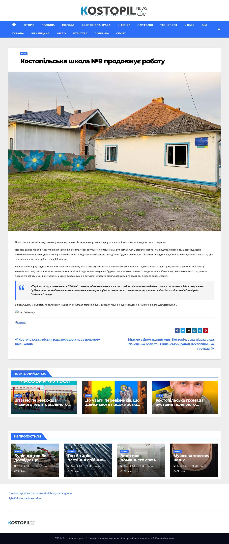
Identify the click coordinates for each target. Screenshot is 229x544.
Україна (18, 33)
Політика (102, 33)
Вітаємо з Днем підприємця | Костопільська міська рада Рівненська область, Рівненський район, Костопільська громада (171, 344)
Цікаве (189, 24)
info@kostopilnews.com (163, 538)
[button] (219, 29)
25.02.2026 (183, 466)
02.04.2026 (130, 466)
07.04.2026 (23, 466)
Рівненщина (40, 33)
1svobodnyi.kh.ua (19, 493)
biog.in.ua (66, 493)
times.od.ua (34, 498)
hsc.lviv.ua (37, 493)
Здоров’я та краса (96, 24)
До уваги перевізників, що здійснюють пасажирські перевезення (112, 404)
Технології (168, 24)
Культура (80, 33)
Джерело (20, 322)
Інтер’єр (124, 24)
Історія (29, 24)
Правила (48, 24)
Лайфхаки (145, 24)
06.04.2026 (77, 466)
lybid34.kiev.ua (18, 498)
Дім (204, 24)
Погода (68, 24)
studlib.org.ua (52, 493)
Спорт (121, 33)
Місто (61, 33)
